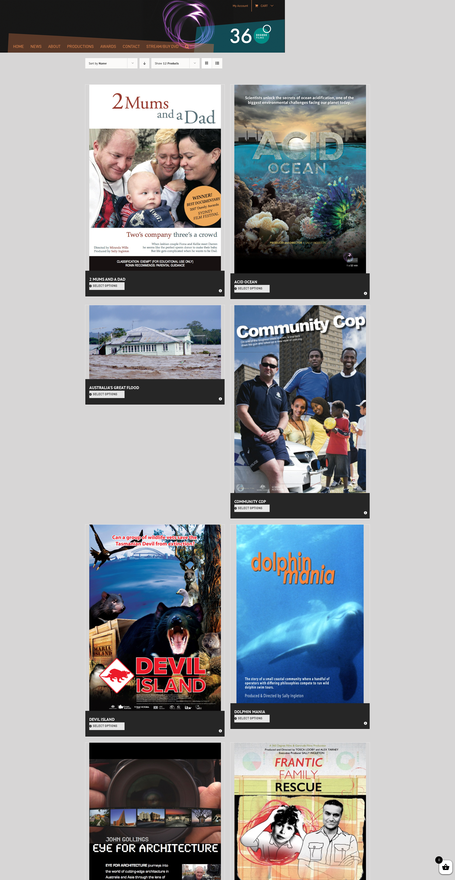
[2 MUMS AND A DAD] (155, 178)
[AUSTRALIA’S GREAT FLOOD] (155, 342)
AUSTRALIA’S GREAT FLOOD (114, 387)
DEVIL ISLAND (102, 719)
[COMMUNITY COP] (300, 399)
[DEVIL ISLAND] (155, 618)
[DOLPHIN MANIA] (300, 614)
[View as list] (217, 63)
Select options (105, 285)
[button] (187, 47)
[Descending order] (144, 63)
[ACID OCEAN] (300, 179)
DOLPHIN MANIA (249, 711)
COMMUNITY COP (250, 501)
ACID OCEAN (245, 281)
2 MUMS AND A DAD (107, 279)
